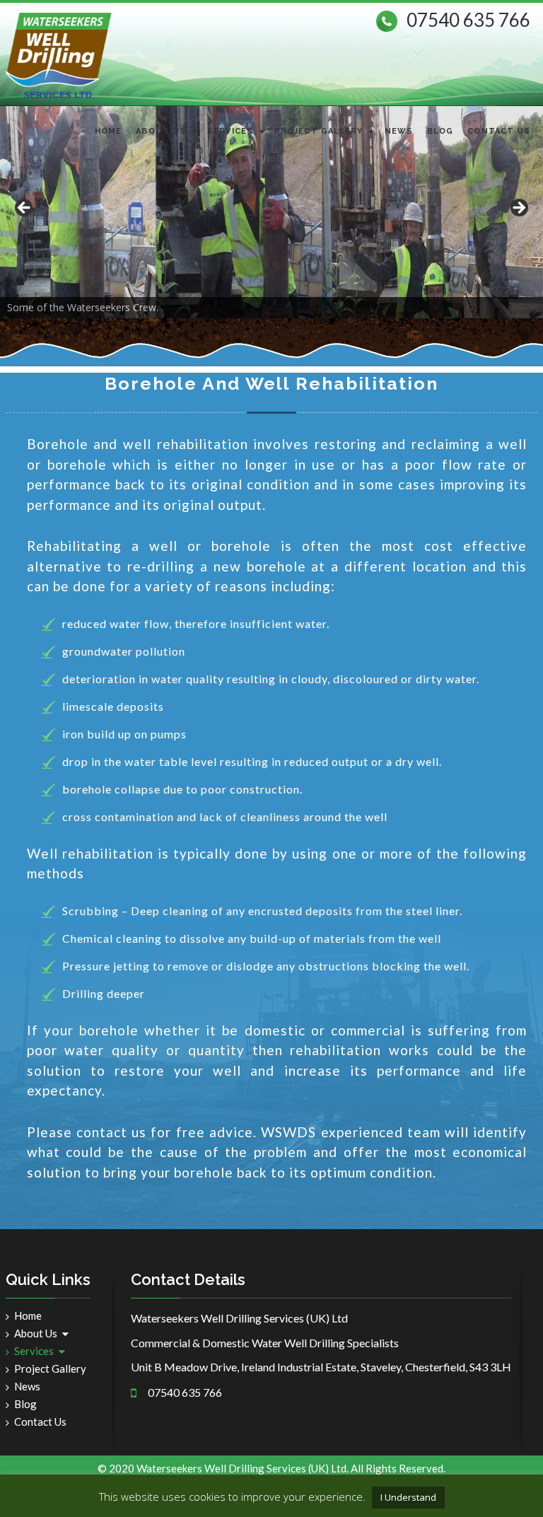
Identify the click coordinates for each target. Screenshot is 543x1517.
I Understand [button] (408, 1497)
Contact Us (498, 131)
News (399, 131)
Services (230, 131)
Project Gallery (318, 131)
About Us (161, 131)
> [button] (518, 208)
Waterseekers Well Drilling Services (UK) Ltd (241, 1468)
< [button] (24, 208)
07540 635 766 (468, 19)
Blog (440, 131)
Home (108, 131)
